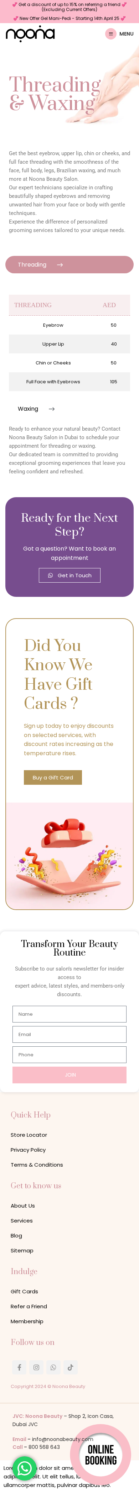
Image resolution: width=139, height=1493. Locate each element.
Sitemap (22, 1250)
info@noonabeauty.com (62, 1439)
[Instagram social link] (36, 1367)
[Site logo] (30, 33)
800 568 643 (44, 1447)
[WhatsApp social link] (53, 1367)
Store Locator (29, 1135)
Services (22, 1220)
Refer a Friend (29, 1306)
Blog (16, 1235)
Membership (27, 1321)
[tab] (69, 264)
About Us (23, 1205)
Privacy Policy (28, 1149)
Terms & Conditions (37, 1164)
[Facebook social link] (19, 1367)
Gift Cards (24, 1291)
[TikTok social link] (70, 1367)
